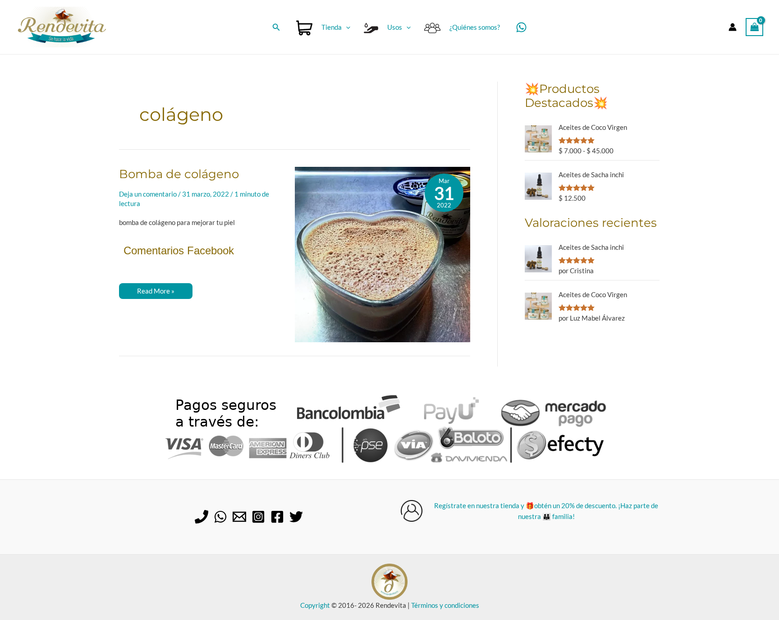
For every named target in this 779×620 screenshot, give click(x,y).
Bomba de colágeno (179, 174)
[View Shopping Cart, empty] (755, 27)
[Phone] (201, 517)
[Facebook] (277, 517)
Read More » (155, 292)
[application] (346, 27)
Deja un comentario (148, 194)
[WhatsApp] (521, 27)
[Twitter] (296, 517)
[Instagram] (258, 517)
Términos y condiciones (445, 605)
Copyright (315, 605)
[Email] (239, 517)
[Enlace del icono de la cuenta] (733, 27)
